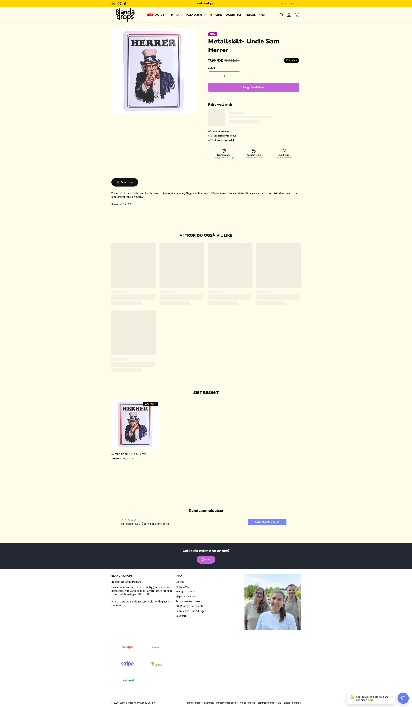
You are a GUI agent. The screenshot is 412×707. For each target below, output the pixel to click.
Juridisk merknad (292, 703)
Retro (212, 34)
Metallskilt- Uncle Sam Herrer (128, 454)
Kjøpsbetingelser (185, 596)
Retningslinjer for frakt (269, 703)
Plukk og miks (194, 15)
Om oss (180, 581)
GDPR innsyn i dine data (190, 606)
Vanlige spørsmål (186, 591)
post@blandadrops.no (128, 581)
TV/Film (175, 15)
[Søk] (281, 15)
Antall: (212, 68)
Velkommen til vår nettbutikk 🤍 (206, 3)
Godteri (159, 15)
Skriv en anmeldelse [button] (267, 522)
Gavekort (181, 615)
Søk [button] (208, 559)
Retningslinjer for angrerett (200, 703)
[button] (281, 15)
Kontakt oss (295, 3)
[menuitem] (206, 582)
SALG (283, 3)
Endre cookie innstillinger (191, 611)
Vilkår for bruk (247, 703)
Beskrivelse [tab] (127, 182)
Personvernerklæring (227, 703)
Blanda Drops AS (128, 703)
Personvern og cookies (188, 601)
